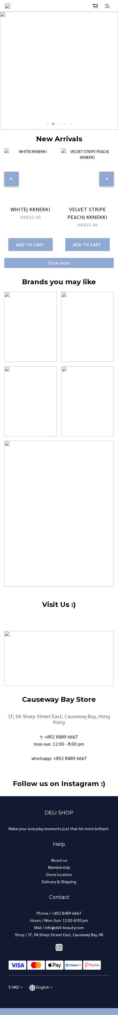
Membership (59, 867)
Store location (59, 874)
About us (59, 860)
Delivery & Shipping (59, 881)
